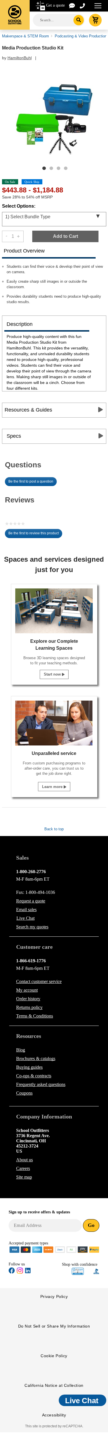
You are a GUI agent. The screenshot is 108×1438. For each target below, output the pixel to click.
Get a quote (55, 5)
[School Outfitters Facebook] (12, 1271)
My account (27, 990)
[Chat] (72, 5)
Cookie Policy (54, 1355)
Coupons (24, 1093)
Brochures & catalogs (35, 1058)
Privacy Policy (54, 1296)
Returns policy (29, 1007)
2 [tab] (51, 168)
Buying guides (29, 1067)
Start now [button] (53, 674)
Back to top (54, 829)
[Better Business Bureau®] (96, 1271)
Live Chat (25, 918)
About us (24, 1159)
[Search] (78, 20)
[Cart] (95, 20)
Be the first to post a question (30, 481)
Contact (39, 981)
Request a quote (30, 900)
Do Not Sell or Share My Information (54, 1326)
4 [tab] (65, 168)
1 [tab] (44, 168)
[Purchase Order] (71, 1249)
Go (91, 1225)
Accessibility (54, 1415)
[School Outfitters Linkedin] (28, 1271)
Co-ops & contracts (33, 1075)
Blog (20, 1049)
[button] (78, 1271)
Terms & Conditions (34, 1016)
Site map (24, 1177)
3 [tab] (58, 168)
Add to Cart (65, 236)
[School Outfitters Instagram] (20, 1272)
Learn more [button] (53, 787)
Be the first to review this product (35, 534)
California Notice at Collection (54, 1385)
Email (26, 909)
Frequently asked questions (40, 1084)
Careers (23, 1168)
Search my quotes (32, 926)
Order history (28, 998)
